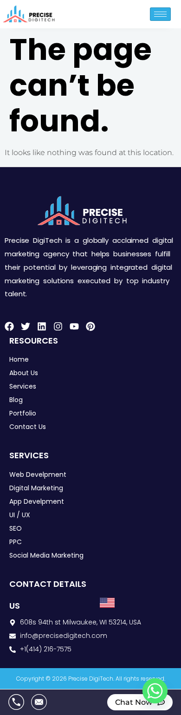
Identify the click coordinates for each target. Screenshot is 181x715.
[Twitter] (25, 326)
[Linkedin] (41, 326)
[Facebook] (9, 326)
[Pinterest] (90, 326)
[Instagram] (58, 326)
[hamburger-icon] (160, 14)
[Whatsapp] (155, 690)
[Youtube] (74, 326)
